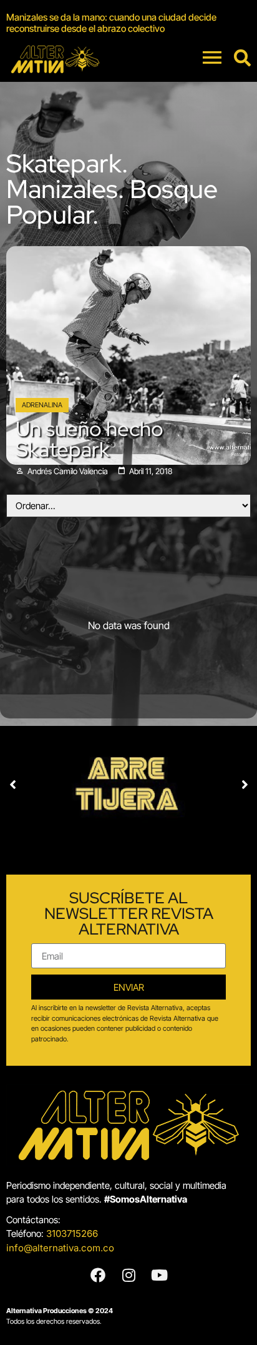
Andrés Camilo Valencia (67, 471)
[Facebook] (97, 1275)
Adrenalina (42, 404)
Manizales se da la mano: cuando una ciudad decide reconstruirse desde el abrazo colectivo (111, 22)
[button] (12, 784)
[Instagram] (128, 1275)
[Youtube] (159, 1275)
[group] (128, 23)
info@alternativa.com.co (60, 1248)
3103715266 (72, 1233)
